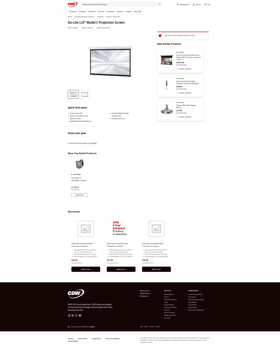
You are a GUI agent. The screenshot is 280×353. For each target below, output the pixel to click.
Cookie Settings (73, 341)
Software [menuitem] (82, 11)
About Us (166, 297)
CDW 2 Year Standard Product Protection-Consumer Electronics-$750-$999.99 (153, 245)
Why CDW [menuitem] (137, 11)
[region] (140, 179)
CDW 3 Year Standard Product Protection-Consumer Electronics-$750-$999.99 (82, 245)
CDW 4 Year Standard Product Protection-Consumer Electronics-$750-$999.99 (117, 245)
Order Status (145, 293)
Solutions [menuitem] (91, 11)
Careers (166, 302)
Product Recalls (192, 302)
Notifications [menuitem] (184, 4)
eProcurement (192, 297)
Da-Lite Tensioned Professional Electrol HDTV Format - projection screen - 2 (188, 57)
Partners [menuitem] (120, 11)
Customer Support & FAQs (195, 294)
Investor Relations (169, 305)
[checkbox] (177, 69)
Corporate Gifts (192, 305)
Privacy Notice (82, 338)
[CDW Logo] (72, 4)
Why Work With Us (169, 294)
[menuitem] (178, 4)
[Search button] (159, 4)
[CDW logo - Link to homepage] (72, 4)
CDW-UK (157, 326)
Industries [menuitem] (110, 11)
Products (143, 296)
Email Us (92, 327)
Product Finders (192, 307)
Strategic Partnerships (170, 315)
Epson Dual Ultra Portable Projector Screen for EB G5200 (187, 82)
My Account (144, 291)
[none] (73, 11)
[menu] (183, 4)
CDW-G (146, 326)
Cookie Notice (96, 338)
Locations (167, 310)
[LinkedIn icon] (72, 315)
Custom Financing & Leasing (196, 299)
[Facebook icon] (69, 315)
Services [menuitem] (101, 11)
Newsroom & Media (169, 312)
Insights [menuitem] (129, 11)
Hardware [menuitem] (72, 11)
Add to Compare (185, 69)
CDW (141, 326)
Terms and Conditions (113, 338)
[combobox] (118, 4)
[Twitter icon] (76, 315)
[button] (207, 4)
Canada (152, 326)
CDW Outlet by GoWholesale (195, 310)
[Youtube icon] (80, 315)
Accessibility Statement (170, 299)
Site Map (70, 338)
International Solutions (170, 307)
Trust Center (167, 318)
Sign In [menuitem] (198, 4)
